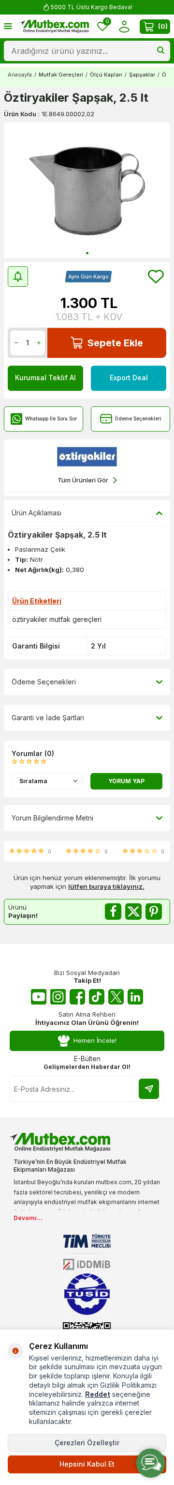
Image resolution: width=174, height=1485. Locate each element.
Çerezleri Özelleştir (87, 1443)
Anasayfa (20, 74)
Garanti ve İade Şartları (48, 717)
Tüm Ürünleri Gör (83, 480)
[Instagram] (58, 997)
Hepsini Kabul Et (87, 1464)
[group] (87, 190)
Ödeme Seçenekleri (138, 418)
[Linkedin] (135, 997)
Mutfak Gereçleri (61, 74)
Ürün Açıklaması (36, 513)
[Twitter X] (116, 997)
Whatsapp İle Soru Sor (51, 418)
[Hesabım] (124, 26)
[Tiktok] (96, 997)
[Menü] (8, 26)
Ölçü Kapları (106, 74)
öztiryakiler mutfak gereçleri (57, 619)
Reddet (97, 1394)
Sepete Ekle (115, 343)
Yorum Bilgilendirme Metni (52, 818)
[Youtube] (38, 997)
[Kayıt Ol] (149, 1089)
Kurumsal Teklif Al (45, 377)
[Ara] (161, 51)
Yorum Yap (126, 781)
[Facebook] (77, 997)
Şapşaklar (142, 74)
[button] (87, 253)
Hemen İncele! (94, 1040)
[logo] (54, 26)
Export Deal (129, 377)
